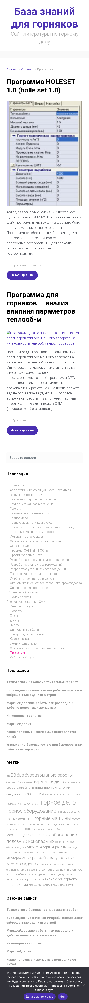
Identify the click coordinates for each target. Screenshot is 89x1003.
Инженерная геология (24, 716)
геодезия (14, 794)
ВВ (8, 775)
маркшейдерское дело (25, 835)
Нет (62, 996)
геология (33, 794)
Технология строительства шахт (33, 574)
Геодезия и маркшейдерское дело (34, 499)
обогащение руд (65, 841)
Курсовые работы (23, 639)
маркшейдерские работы (48, 829)
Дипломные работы (24, 629)
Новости (16, 611)
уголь (10, 874)
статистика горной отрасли (22, 869)
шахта (68, 874)
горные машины (52, 818)
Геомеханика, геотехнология (30, 513)
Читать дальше (22, 275)
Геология (16, 509)
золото (76, 819)
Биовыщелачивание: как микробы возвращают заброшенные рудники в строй (44, 693)
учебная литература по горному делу (40, 874)
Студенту (27, 69)
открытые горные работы (47, 847)
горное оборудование (31, 811)
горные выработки (69, 811)
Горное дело (19, 518)
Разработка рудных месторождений (36, 564)
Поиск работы (20, 597)
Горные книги (16, 485)
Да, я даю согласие (40, 996)
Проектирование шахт (26, 555)
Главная (11, 69)
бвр (20, 775)
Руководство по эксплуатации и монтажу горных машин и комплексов (43, 530)
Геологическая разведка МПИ (31, 504)
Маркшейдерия (18, 724)
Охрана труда (20, 546)
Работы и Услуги (22, 657)
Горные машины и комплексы (31, 523)
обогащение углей (16, 847)
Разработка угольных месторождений (38, 569)
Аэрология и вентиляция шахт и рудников (40, 490)
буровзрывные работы (49, 775)
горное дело (58, 802)
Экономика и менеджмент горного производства (46, 583)
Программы (20, 265)
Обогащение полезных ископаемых (35, 541)
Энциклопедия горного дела (30, 588)
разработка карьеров (25, 852)
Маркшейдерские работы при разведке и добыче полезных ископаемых (39, 705)
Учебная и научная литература (32, 578)
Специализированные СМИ (26, 602)
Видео (14, 625)
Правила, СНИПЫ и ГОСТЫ (29, 550)
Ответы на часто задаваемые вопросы (38, 648)
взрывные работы (18, 787)
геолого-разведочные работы (63, 794)
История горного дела (26, 536)
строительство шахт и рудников (60, 869)
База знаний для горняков (44, 17)
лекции (28, 829)
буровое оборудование (19, 782)
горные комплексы (19, 819)
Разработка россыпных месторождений (39, 560)
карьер (65, 824)
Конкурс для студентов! (27, 634)
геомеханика (14, 803)
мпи (48, 835)
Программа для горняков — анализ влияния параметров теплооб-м (41, 307)
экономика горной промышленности (51, 884)
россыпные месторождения (56, 864)
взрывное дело (49, 781)
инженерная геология (19, 824)
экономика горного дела (25, 879)
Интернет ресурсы (23, 606)
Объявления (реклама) (23, 592)
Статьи (15, 615)
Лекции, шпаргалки (23, 643)
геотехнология (31, 803)
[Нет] (83, 985)
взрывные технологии (51, 787)
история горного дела (46, 824)
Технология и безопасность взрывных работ (42, 682)
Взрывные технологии (26, 495)
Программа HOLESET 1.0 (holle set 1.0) (41, 86)
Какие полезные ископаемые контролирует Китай (41, 962)
